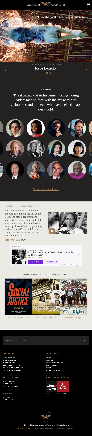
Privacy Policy (60, 428)
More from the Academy (57, 377)
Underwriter (20, 428)
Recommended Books (11, 386)
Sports (49, 368)
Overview (6, 397)
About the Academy (10, 357)
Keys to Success (10, 377)
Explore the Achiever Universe (46, 189)
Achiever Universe (53, 370)
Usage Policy (71, 428)
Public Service (51, 365)
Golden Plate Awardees (12, 370)
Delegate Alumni (9, 363)
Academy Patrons (9, 360)
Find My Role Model (10, 384)
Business (49, 360)
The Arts (49, 357)
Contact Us (29, 428)
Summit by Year (8, 400)
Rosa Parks (10, 239)
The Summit (8, 393)
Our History (8, 354)
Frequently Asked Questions (44, 428)
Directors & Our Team (11, 365)
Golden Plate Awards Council (14, 368)
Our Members (52, 354)
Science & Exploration (54, 363)
